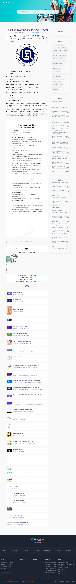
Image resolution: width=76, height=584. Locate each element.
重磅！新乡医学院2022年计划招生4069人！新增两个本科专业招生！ (60, 221)
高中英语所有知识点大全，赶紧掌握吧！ (60, 190)
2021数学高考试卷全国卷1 (57, 50)
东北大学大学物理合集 (56, 71)
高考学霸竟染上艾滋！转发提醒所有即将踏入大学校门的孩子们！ (60, 183)
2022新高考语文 (55, 55)
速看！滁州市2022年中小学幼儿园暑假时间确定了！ (60, 246)
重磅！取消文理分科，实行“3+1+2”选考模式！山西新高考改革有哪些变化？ (60, 224)
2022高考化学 (55, 60)
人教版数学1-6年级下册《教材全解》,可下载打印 (60, 167)
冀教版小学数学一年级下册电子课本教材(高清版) (60, 108)
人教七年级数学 (55, 89)
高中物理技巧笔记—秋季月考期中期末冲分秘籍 (20, 458)
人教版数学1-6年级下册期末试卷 (18, 309)
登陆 (65, 3)
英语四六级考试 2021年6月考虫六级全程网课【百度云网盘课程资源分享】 (60, 129)
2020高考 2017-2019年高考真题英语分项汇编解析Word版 (22, 507)
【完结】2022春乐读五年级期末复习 (19, 493)
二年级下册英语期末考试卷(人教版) (58, 45)
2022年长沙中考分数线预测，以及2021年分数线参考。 (60, 119)
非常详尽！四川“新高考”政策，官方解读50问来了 (60, 202)
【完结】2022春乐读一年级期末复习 (19, 500)
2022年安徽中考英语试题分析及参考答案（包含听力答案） (60, 159)
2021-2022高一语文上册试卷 (17, 356)
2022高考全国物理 (62, 60)
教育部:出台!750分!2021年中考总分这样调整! (60, 137)
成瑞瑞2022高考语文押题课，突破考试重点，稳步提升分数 (22, 409)
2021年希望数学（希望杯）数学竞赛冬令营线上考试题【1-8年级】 (23, 441)
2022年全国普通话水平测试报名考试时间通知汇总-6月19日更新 (60, 133)
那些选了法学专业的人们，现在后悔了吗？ (60, 233)
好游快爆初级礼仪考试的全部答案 (60, 140)
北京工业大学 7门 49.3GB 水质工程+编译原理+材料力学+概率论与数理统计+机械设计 (26, 380)
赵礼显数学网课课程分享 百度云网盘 (60, 122)
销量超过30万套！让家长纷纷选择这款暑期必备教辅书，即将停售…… (60, 213)
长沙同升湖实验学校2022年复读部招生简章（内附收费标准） (60, 152)
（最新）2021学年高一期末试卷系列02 (53, 568)
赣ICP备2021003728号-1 (30, 581)
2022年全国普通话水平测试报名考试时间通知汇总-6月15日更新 (60, 116)
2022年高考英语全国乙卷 (57, 76)
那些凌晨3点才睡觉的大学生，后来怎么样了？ (60, 238)
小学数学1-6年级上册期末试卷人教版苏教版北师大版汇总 (22, 341)
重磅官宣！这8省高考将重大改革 (60, 227)
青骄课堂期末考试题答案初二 (60, 205)
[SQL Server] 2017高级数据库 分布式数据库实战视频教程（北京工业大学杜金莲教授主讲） (27, 394)
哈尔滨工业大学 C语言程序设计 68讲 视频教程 (20, 326)
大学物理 (61, 84)
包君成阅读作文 (55, 84)
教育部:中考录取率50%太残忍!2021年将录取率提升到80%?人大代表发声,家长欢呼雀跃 (60, 144)
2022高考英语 (55, 58)
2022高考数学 (55, 66)
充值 (74, 3)
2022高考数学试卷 (64, 73)
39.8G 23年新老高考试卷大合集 (18, 433)
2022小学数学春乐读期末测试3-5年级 (19, 515)
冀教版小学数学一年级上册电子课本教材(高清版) (60, 112)
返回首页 (60, 32)
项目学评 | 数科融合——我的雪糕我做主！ (60, 197)
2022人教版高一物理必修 (57, 68)
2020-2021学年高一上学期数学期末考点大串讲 (20, 522)
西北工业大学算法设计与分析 (17, 292)
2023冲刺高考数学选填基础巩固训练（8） (54, 562)
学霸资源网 (10, 581)
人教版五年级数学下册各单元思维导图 (60, 104)
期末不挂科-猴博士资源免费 (60, 101)
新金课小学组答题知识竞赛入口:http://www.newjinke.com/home (60, 163)
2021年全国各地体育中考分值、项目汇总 (60, 147)
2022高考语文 (61, 58)
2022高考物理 (65, 50)
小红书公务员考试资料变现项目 (18, 486)
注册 (69, 3)
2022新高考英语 (62, 66)
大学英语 (62, 79)
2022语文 (59, 81)
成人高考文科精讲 (56, 47)
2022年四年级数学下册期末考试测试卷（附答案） (60, 170)
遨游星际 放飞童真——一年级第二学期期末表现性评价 (60, 242)
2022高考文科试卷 (63, 55)
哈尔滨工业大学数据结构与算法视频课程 (19, 318)
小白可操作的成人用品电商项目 (18, 449)
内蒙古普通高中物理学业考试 (57, 63)
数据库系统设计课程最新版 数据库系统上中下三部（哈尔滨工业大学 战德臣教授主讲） (26, 387)
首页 (60, 3)
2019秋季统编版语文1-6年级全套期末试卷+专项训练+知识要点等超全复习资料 (25, 365)
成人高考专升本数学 (64, 47)
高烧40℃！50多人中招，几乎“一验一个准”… (60, 186)
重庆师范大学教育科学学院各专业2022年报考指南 (60, 231)
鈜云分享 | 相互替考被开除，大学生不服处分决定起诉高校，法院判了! (60, 217)
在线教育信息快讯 (35, 32)
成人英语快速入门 (56, 79)
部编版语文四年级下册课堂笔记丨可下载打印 (60, 126)
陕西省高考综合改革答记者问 (60, 207)
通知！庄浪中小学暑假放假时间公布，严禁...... (60, 249)
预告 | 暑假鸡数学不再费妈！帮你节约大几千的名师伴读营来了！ (60, 194)
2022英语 (54, 81)
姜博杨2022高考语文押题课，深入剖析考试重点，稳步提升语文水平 (23, 478)
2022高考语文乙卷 (56, 73)
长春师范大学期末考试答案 (60, 210)
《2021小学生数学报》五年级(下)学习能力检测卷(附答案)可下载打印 (60, 156)
